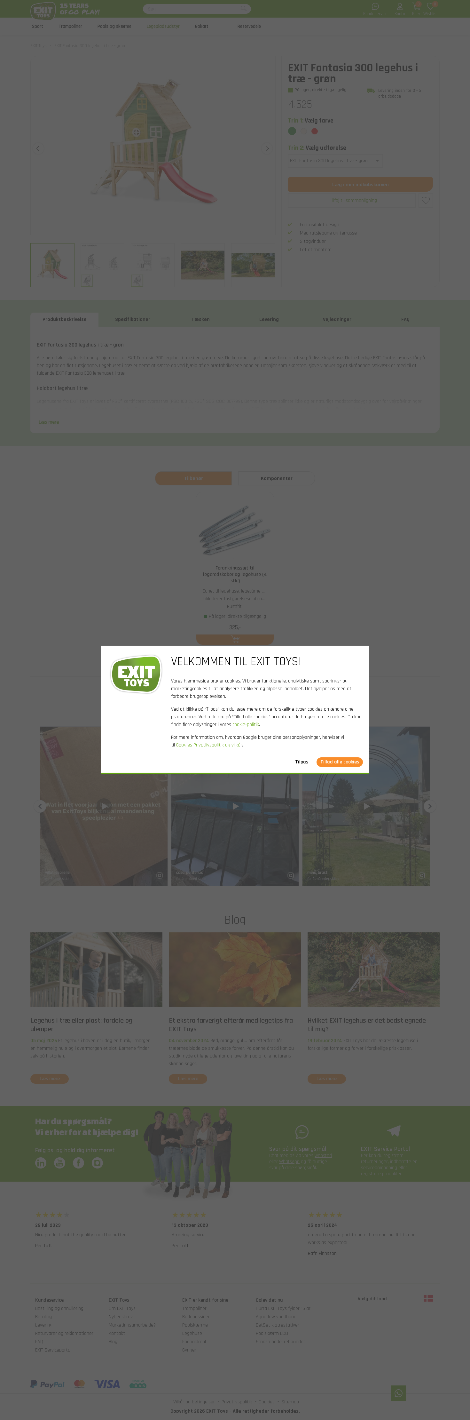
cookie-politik (245, 724)
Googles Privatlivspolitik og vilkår (209, 745)
